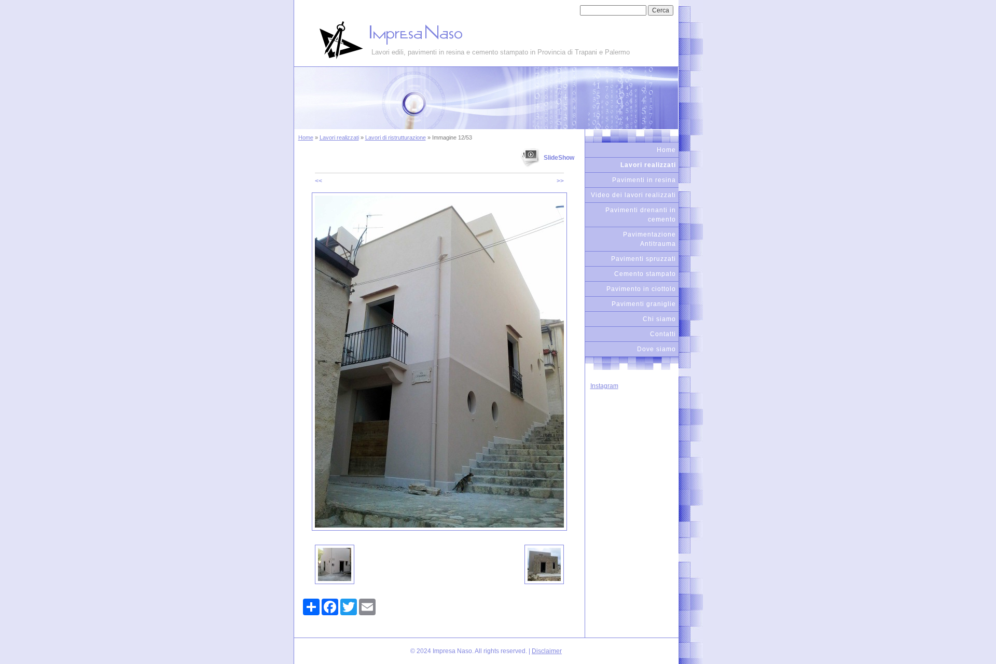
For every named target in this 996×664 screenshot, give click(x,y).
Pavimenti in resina (644, 180)
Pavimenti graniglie (644, 304)
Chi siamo (659, 319)
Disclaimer (547, 651)
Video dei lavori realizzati (633, 195)
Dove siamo (656, 349)
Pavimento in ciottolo (641, 289)
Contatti (663, 334)
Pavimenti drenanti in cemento (640, 214)
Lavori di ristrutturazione (395, 137)
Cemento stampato (645, 274)
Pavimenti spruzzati (643, 258)
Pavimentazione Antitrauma (649, 239)
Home (305, 137)
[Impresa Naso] (333, 40)
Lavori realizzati (339, 137)
